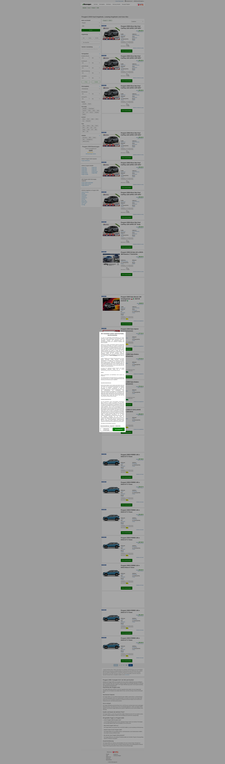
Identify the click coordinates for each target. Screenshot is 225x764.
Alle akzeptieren (118, 429)
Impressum (112, 426)
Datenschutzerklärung (104, 426)
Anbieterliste (117, 426)
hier (103, 356)
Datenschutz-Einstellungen (106, 429)
